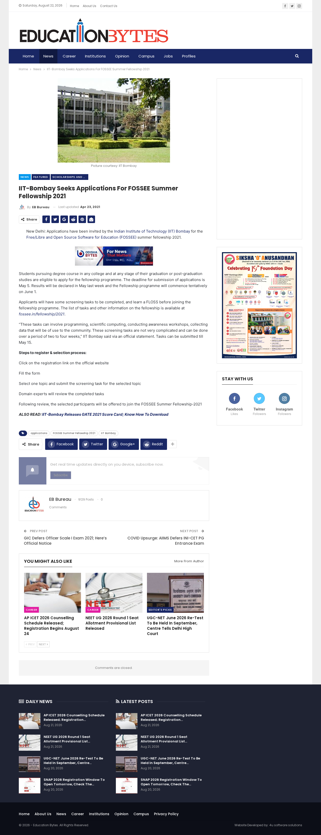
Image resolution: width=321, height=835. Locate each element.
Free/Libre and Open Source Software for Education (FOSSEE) (81, 237)
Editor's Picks (160, 610)
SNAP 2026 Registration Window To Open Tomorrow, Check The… (74, 782)
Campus (146, 56)
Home (74, 6)
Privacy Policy (166, 813)
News (48, 56)
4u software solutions (285, 825)
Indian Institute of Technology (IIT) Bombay (152, 231)
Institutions (95, 56)
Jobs (168, 56)
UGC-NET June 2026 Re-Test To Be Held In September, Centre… (73, 760)
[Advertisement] (259, 159)
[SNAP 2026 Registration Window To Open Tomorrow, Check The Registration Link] (29, 786)
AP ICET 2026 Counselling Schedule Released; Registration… (74, 717)
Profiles (189, 56)
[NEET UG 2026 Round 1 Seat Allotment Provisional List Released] (114, 593)
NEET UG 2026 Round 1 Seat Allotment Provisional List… (67, 739)
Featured (40, 177)
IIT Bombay (108, 433)
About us (89, 6)
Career (69, 56)
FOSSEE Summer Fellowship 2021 (74, 433)
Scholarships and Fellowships (70, 177)
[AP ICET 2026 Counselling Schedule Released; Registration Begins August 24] (52, 593)
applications (39, 433)
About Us (43, 813)
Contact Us (108, 6)
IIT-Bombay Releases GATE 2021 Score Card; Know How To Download (105, 414)
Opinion (122, 56)
